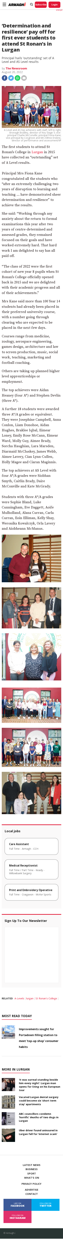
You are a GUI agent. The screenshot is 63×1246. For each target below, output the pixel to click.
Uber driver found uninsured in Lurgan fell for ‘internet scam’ (38, 1132)
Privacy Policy (31, 1184)
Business (32, 1169)
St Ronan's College (46, 998)
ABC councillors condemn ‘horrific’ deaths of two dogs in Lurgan (38, 1117)
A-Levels (19, 998)
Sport (31, 1173)
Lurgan (37, 152)
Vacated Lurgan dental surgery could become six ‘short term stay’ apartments (38, 1100)
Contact (31, 1194)
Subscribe (40, 4)
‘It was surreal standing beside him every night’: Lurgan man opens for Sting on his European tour (39, 1085)
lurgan (29, 998)
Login (54, 4)
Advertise (31, 1190)
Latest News (31, 1165)
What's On (31, 1178)
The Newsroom (16, 68)
